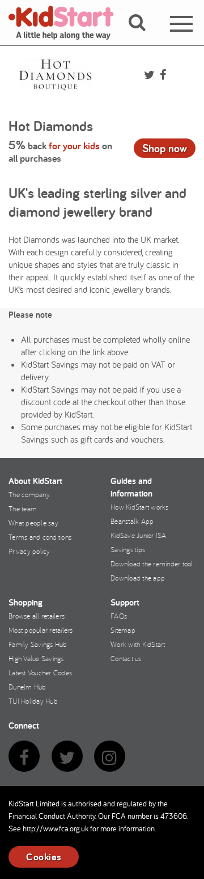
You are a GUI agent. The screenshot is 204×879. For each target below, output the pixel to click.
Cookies (43, 856)
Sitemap (122, 629)
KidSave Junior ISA (138, 535)
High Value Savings (36, 658)
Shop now (164, 148)
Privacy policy (29, 551)
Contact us (126, 658)
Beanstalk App (132, 520)
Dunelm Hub (27, 686)
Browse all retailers (36, 615)
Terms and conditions (39, 536)
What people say (33, 522)
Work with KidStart (137, 644)
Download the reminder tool (151, 563)
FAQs (118, 615)
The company (29, 494)
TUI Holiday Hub (33, 700)
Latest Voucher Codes (40, 672)
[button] (144, 35)
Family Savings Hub (37, 644)
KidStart (68, 23)
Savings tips (127, 549)
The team (22, 508)
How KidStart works (139, 506)
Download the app (137, 577)
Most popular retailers (40, 629)
